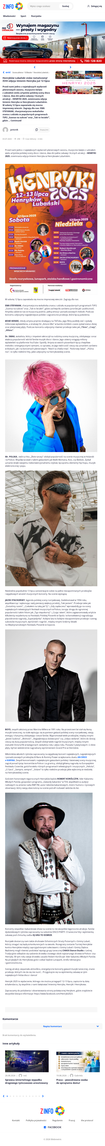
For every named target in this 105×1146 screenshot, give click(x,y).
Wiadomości (9, 16)
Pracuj (72, 1120)
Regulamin (57, 1120)
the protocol (87, 1120)
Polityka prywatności (36, 1120)
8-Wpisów (28, 72)
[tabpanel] (52, 42)
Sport (23, 16)
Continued (16, 120)
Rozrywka (36, 16)
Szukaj (65, 6)
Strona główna (17, 72)
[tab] (7, 1096)
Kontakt (16, 1120)
